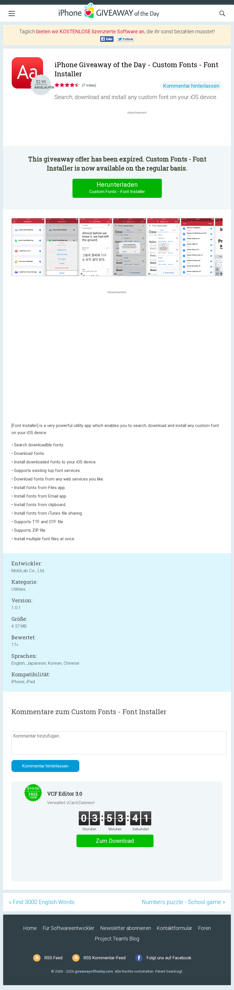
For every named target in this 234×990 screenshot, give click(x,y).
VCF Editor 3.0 (64, 793)
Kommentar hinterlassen (191, 86)
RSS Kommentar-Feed (105, 957)
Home (30, 928)
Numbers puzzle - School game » (183, 902)
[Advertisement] (139, 129)
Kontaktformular (174, 928)
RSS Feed (53, 957)
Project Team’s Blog (117, 939)
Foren (204, 928)
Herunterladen (117, 187)
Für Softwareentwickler (68, 928)
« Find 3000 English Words (41, 902)
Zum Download (115, 840)
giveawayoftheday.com (94, 971)
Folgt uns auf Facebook (169, 957)
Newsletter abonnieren (125, 928)
